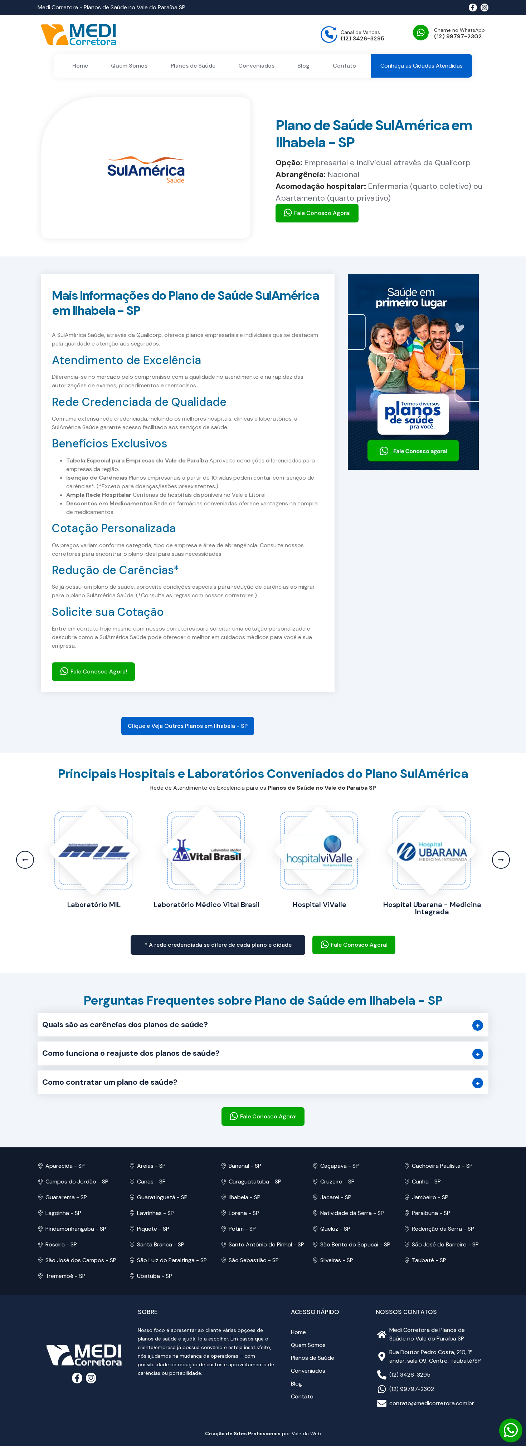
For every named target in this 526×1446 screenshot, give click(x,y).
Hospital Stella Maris (432, 904)
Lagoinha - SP (63, 1213)
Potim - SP (242, 1228)
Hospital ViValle (207, 904)
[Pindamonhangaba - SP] (40, 1229)
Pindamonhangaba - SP (75, 1228)
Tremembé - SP (65, 1276)
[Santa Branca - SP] (132, 1245)
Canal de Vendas (360, 32)
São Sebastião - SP (254, 1260)
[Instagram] (484, 7)
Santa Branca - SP (160, 1244)
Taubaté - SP (429, 1260)
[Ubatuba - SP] (132, 1276)
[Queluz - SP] (315, 1229)
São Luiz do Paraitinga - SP (172, 1260)
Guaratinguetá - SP (162, 1197)
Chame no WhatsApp (459, 30)
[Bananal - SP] (224, 1166)
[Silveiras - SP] (315, 1260)
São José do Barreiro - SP (445, 1244)
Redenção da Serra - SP (443, 1228)
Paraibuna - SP (431, 1213)
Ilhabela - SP (244, 1197)
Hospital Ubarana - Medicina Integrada (320, 908)
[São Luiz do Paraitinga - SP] (132, 1260)
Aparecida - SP (65, 1166)
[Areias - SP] (132, 1166)
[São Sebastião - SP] (224, 1260)
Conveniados (256, 65)
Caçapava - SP (339, 1166)
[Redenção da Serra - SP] (407, 1229)
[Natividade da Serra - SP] (315, 1213)
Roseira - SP (61, 1244)
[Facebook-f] (473, 7)
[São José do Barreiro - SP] (407, 1245)
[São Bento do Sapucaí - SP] (315, 1245)
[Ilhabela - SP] (224, 1197)
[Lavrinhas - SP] (132, 1213)
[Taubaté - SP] (407, 1260)
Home (80, 65)
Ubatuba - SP (154, 1276)
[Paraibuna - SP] (407, 1213)
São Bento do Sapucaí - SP (355, 1244)
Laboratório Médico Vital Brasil (94, 904)
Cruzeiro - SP (337, 1181)
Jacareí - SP (335, 1197)
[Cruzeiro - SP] (315, 1182)
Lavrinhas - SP (155, 1213)
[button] (187, 726)
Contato (344, 65)
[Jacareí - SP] (315, 1197)
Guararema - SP (66, 1197)
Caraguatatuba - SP (255, 1181)
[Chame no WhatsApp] (421, 32)
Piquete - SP (153, 1228)
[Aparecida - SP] (40, 1166)
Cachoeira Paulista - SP (442, 1166)
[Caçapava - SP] (315, 1166)
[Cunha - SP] (407, 1182)
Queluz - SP (335, 1228)
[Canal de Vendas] (329, 34)
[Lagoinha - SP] (40, 1213)
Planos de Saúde (193, 65)
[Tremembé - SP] (40, 1276)
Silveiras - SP (336, 1260)
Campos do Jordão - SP (76, 1181)
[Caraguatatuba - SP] (224, 1182)
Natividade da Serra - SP (352, 1213)
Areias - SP (151, 1166)
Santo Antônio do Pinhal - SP (266, 1244)
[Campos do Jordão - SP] (40, 1182)
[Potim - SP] (224, 1229)
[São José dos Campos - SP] (40, 1260)
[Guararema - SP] (40, 1197)
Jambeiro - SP (430, 1197)
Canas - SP (151, 1181)
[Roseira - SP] (40, 1245)
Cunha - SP (426, 1181)
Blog (303, 65)
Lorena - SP (244, 1213)
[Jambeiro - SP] (407, 1197)
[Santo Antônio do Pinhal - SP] (224, 1245)
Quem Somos (129, 65)
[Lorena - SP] (224, 1213)
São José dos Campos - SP (80, 1260)
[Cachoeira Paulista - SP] (407, 1166)
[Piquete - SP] (132, 1229)
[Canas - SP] (132, 1182)
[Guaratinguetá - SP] (132, 1197)
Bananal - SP (245, 1166)
